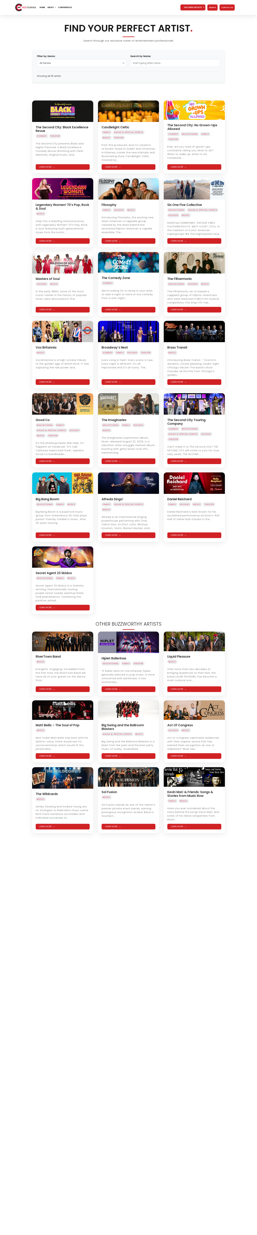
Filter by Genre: (46, 56)
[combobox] (192, 7)
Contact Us (227, 7)
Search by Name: (140, 56)
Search (212, 7)
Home (42, 7)
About (50, 7)
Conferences (65, 7)
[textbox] (193, 7)
